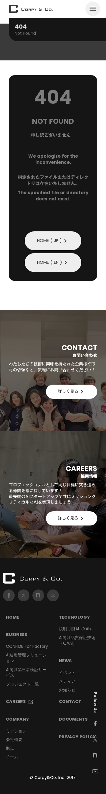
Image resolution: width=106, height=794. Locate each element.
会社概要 (14, 739)
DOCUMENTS (73, 719)
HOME (12, 617)
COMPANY (17, 719)
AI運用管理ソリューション (26, 658)
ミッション (16, 731)
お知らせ (67, 690)
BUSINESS (16, 634)
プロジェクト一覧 (22, 684)
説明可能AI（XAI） (76, 629)
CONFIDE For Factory (27, 646)
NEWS (65, 661)
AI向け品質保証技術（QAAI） (77, 640)
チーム (12, 757)
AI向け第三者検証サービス (26, 672)
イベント (67, 673)
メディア (67, 681)
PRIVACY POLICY (77, 737)
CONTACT (70, 701)
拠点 (10, 748)
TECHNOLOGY (74, 617)
